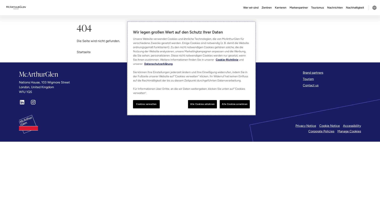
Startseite (84, 52)
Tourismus (317, 7)
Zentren (267, 7)
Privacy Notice (305, 126)
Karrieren (280, 7)
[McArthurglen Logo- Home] (16, 7)
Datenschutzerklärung (158, 64)
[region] (191, 68)
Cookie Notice (329, 126)
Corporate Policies (321, 131)
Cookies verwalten (146, 104)
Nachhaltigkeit (355, 7)
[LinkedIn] (22, 102)
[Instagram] (33, 102)
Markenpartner (299, 7)
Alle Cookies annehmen (235, 104)
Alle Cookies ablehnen (202, 104)
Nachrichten (335, 7)
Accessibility (352, 126)
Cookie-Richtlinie (227, 59)
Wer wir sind (250, 7)
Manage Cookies (349, 131)
